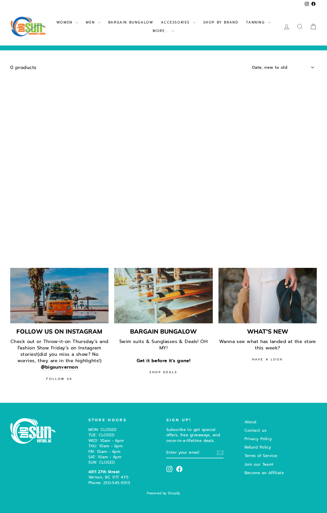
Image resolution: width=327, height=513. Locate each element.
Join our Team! (258, 464)
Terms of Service (260, 456)
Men (91, 22)
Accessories (176, 22)
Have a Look (267, 359)
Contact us (255, 430)
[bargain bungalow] (163, 295)
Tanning (256, 22)
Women (65, 22)
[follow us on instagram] (59, 295)
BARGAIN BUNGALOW (131, 22)
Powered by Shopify (163, 493)
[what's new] (267, 295)
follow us (59, 379)
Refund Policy (257, 447)
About (250, 422)
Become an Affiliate (264, 473)
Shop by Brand (221, 22)
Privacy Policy (258, 439)
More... (161, 30)
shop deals (163, 372)
